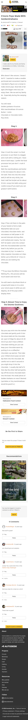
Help (3, 685)
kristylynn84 (10, 544)
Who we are (5, 690)
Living (4, 667)
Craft (3, 662)
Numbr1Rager (10, 526)
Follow (13, 60)
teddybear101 (10, 606)
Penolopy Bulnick (11, 585)
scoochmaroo (10, 562)
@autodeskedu (8, 702)
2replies (5, 578)
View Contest (14, 404)
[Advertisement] (14, 8)
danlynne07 (6, 22)
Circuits (4, 654)
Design (4, 659)
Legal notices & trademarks (11, 716)
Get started (5, 682)
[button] (2, 2)
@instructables (8, 698)
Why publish (5, 680)
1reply (5, 600)
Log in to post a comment (14, 627)
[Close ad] (25, 7)
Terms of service (21, 708)
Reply (14, 538)
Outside (4, 669)
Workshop (5, 657)
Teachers (4, 672)
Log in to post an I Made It (14, 447)
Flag (5, 534)
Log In (14, 514)
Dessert (20, 22)
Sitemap (4, 687)
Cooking (14, 22)
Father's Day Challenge (9, 568)
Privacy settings (20, 711)
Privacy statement (8, 711)
